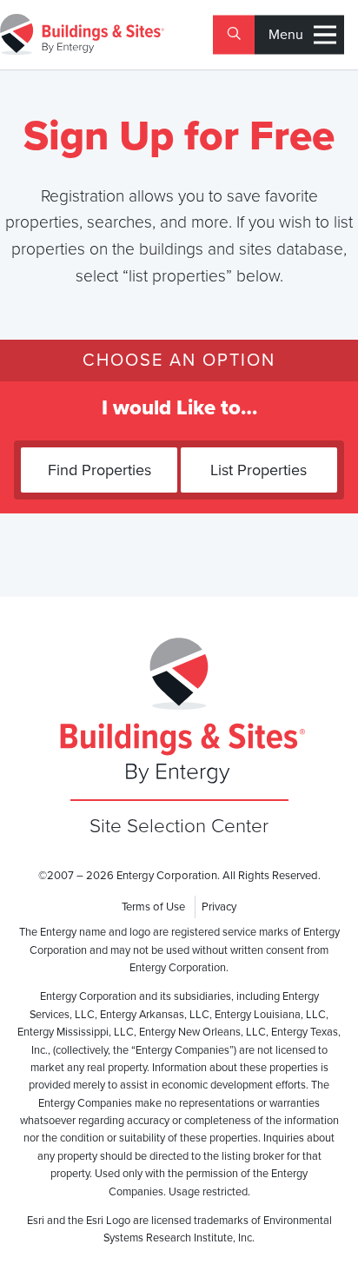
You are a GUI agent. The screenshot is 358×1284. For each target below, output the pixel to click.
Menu (285, 34)
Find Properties (99, 470)
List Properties (258, 470)
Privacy (219, 907)
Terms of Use (153, 907)
